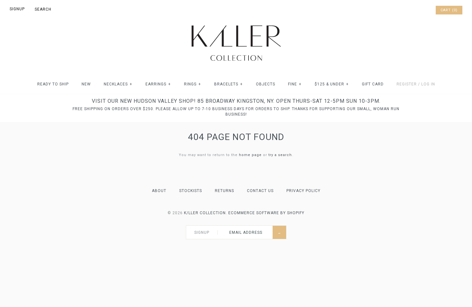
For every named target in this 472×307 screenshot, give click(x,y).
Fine (295, 84)
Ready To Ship (53, 84)
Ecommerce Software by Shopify (266, 213)
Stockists (190, 191)
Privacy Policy (303, 191)
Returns (224, 191)
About (159, 191)
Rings (192, 84)
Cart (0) (449, 10)
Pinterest (412, 10)
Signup (17, 9)
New (86, 84)
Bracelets (228, 84)
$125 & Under (332, 84)
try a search (280, 155)
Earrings (158, 84)
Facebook (404, 10)
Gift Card (373, 84)
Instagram (421, 10)
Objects (265, 84)
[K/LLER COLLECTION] (236, 24)
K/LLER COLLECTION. (205, 213)
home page (250, 155)
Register (407, 84)
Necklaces (118, 84)
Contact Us (260, 191)
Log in (428, 84)
